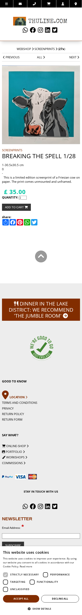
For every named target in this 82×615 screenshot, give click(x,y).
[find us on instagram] (40, 30)
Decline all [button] (60, 598)
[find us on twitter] (54, 30)
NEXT (73, 57)
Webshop (24, 49)
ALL (40, 57)
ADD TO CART (15, 207)
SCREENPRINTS (44, 49)
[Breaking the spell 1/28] (41, 104)
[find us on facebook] (33, 30)
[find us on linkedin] (47, 30)
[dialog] (41, 580)
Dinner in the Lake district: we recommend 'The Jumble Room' (41, 309)
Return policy (13, 414)
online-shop (16, 446)
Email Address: (13, 527)
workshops (15, 457)
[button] (41, 608)
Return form (12, 419)
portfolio (14, 451)
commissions (12, 463)
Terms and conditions (19, 402)
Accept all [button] (21, 598)
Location (17, 397)
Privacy (8, 408)
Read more (26, 566)
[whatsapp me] (25, 30)
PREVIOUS (12, 57)
